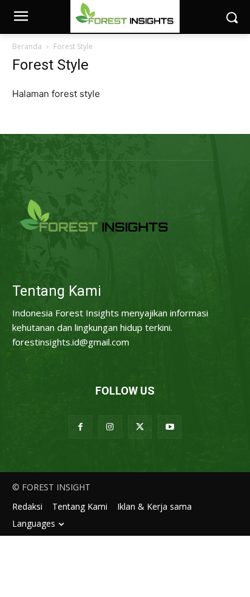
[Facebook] (80, 427)
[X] (140, 427)
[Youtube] (169, 427)
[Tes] (125, 217)
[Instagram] (110, 427)
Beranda (27, 46)
